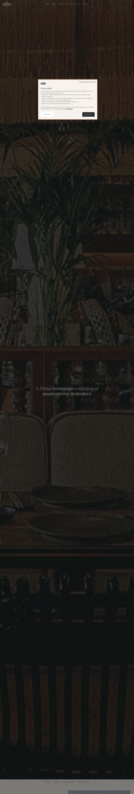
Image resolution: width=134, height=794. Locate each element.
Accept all (88, 114)
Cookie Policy (69, 109)
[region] (67, 99)
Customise (47, 114)
